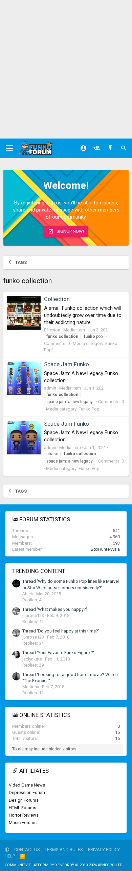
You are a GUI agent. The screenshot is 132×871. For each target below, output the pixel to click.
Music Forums (23, 822)
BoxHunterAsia (105, 549)
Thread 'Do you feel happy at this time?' (60, 630)
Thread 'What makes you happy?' (54, 609)
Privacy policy (104, 849)
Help (10, 855)
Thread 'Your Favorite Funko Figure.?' (58, 652)
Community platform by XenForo (64, 865)
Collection (57, 299)
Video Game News (27, 785)
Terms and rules (64, 849)
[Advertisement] (66, 69)
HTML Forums (22, 807)
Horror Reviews (24, 815)
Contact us (27, 849)
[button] (6, 849)
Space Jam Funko (66, 364)
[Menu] (9, 148)
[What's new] (110, 148)
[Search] (124, 148)
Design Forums (24, 800)
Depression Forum (27, 792)
